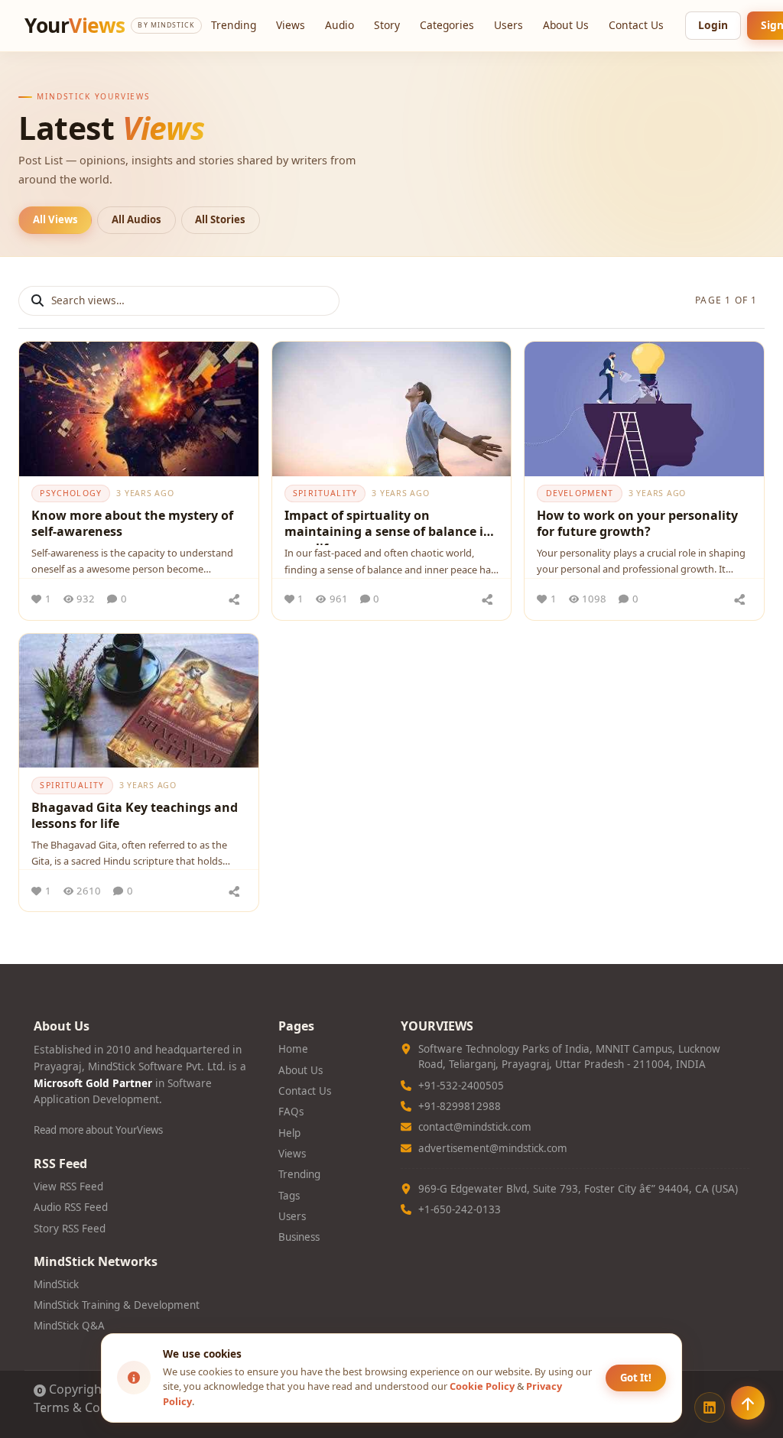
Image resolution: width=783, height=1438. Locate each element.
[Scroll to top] (748, 1403)
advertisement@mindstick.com (492, 1148)
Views (290, 25)
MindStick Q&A (69, 1326)
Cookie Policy (482, 1386)
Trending (233, 25)
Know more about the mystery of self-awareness (132, 523)
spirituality (325, 493)
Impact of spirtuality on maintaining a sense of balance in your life (388, 526)
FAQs (291, 1111)
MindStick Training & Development (117, 1305)
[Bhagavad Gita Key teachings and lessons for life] (138, 701)
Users (508, 25)
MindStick (56, 1284)
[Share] (234, 599)
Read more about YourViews (98, 1130)
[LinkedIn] (709, 1407)
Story (387, 25)
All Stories (220, 219)
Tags (289, 1196)
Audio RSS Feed (71, 1207)
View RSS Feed (68, 1186)
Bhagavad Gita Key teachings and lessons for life (134, 816)
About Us (566, 25)
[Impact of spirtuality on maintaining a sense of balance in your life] (392, 409)
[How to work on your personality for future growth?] (644, 409)
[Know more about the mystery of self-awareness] (138, 409)
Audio (339, 25)
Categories (447, 25)
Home (293, 1049)
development (580, 493)
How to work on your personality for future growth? (637, 523)
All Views (55, 219)
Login (713, 25)
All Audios (136, 219)
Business (299, 1237)
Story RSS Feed (70, 1228)
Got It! (635, 1377)
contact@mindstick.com (474, 1127)
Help (289, 1133)
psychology (71, 493)
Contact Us (636, 25)
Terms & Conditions (91, 1407)
